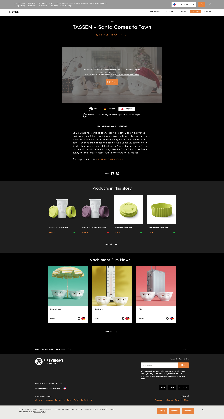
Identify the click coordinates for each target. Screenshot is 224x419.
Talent (183, 12)
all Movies (155, 12)
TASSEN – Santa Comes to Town (60, 349)
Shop (163, 387)
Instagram (169, 400)
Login (172, 387)
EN (61, 383)
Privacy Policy (73, 400)
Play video (112, 82)
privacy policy (40, 412)
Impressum (49, 400)
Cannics (208, 12)
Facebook (159, 400)
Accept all (187, 411)
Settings (162, 411)
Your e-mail (148, 365)
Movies (44, 349)
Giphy (186, 400)
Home (37, 349)
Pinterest (178, 400)
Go (202, 4)
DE (57, 383)
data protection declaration (127, 75)
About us (39, 400)
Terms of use (60, 400)
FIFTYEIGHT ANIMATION (109, 159)
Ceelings (170, 12)
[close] (202, 409)
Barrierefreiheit (87, 400)
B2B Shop (183, 387)
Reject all (174, 411)
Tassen (195, 12)
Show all (108, 244)
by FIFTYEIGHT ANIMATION (112, 35)
